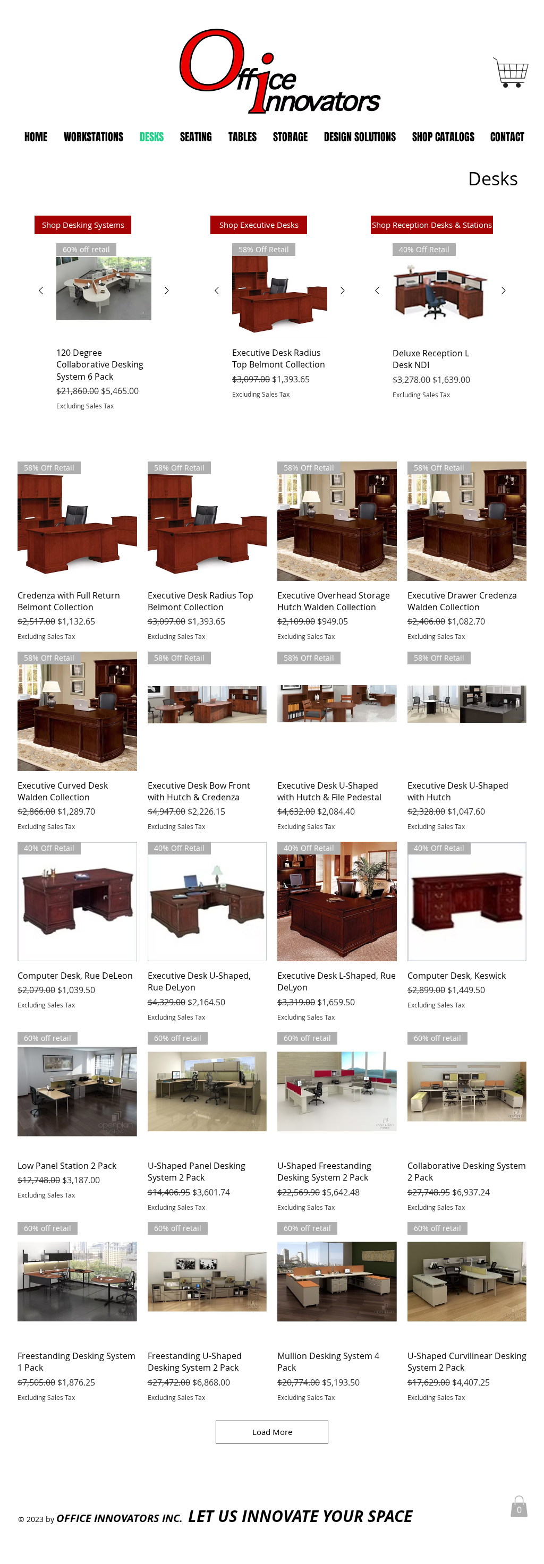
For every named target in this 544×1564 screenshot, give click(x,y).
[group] (104, 327)
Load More (272, 1431)
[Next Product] (166, 290)
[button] (519, 1506)
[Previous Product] (41, 290)
